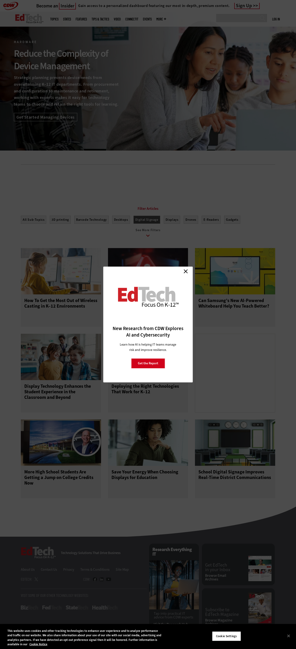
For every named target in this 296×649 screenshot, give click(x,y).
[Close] (289, 636)
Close (185, 271)
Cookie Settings (226, 636)
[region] (148, 636)
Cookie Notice (38, 644)
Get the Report (148, 363)
